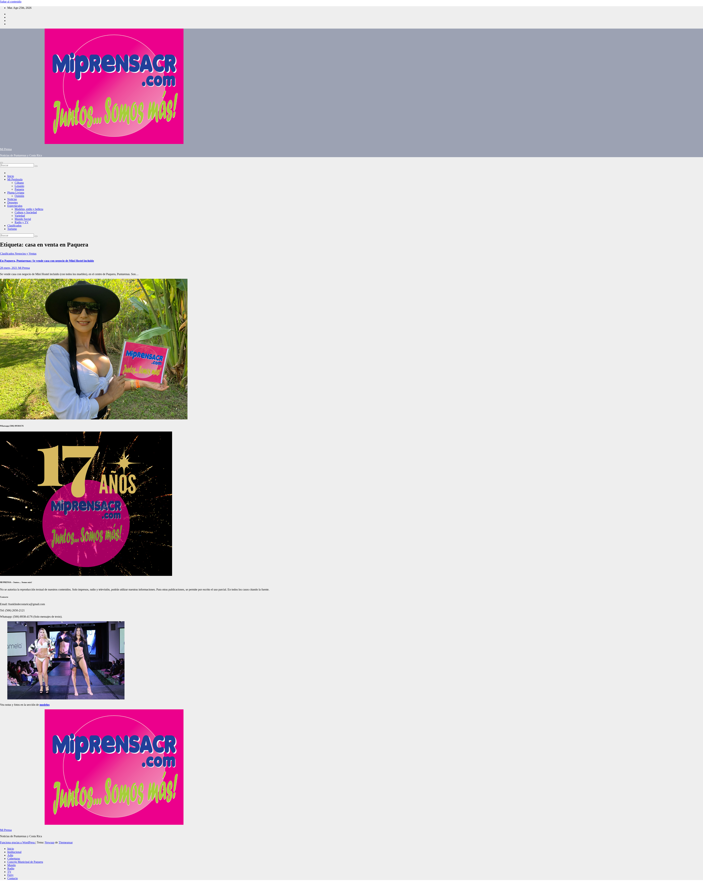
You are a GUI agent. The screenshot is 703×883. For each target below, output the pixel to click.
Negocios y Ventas (25, 253)
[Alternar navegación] (1, 162)
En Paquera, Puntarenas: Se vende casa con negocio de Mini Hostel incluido (47, 260)
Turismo (12, 228)
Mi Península (15, 179)
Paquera (19, 189)
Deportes (12, 202)
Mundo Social (23, 219)
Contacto (12, 878)
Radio (10, 868)
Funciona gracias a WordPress (18, 842)
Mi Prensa (6, 149)
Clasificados (14, 225)
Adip (10, 855)
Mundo (11, 865)
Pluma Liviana (15, 192)
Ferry (10, 875)
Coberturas (13, 858)
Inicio (10, 176)
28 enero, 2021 (9, 267)
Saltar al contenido (10, 1)
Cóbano (19, 182)
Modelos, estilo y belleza (29, 209)
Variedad (20, 215)
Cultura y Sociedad (26, 212)
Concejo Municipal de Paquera (25, 861)
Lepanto (19, 186)
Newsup (49, 842)
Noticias (12, 199)
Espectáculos (14, 205)
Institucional (14, 852)
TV (9, 871)
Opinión (19, 195)
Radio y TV (22, 222)
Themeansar (66, 842)
